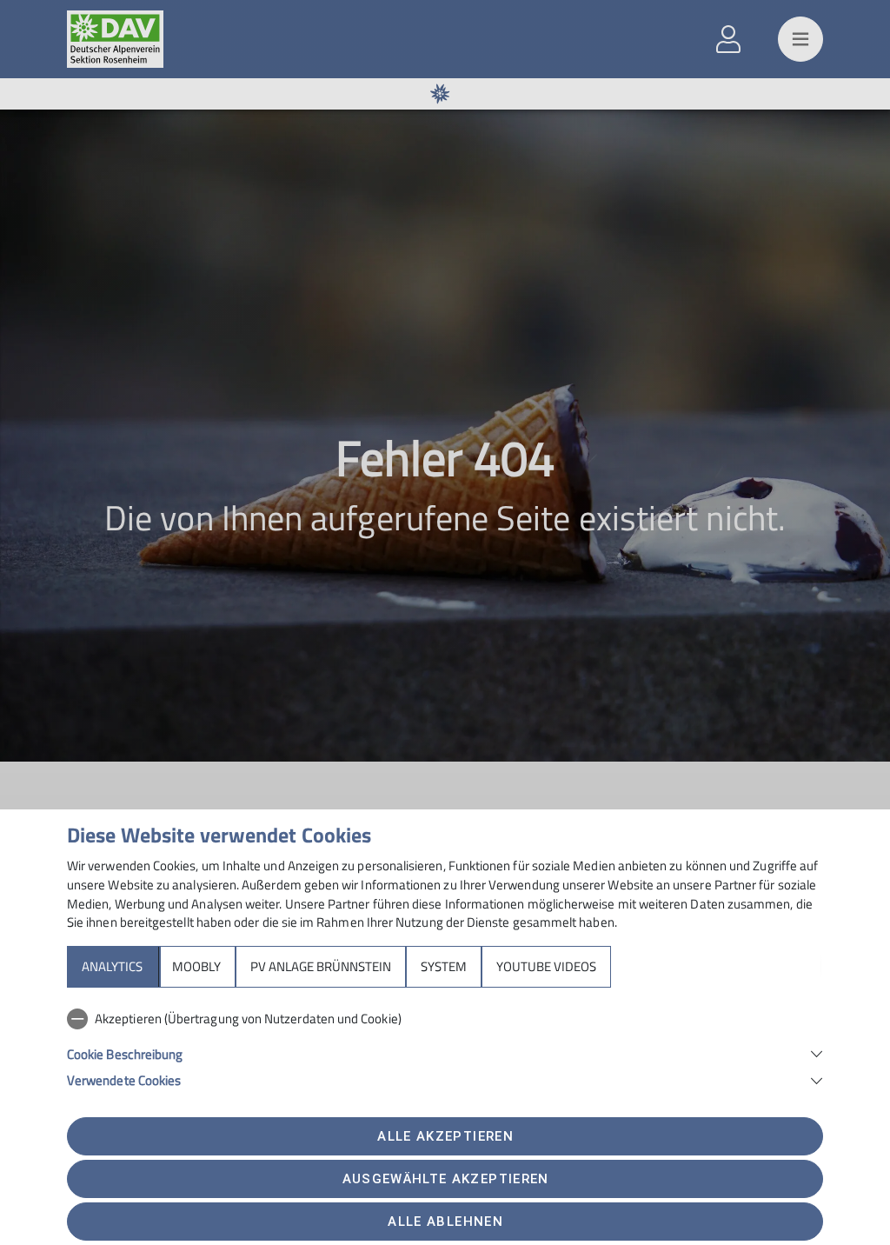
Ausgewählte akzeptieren (445, 1179)
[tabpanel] (445, 1046)
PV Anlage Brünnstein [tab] (320, 966)
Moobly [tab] (196, 966)
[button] (445, 1052)
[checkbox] (445, 1019)
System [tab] (444, 966)
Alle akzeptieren (445, 1136)
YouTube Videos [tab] (546, 966)
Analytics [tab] (112, 966)
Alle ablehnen (445, 1221)
